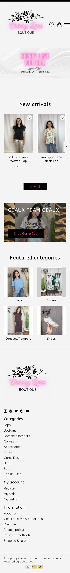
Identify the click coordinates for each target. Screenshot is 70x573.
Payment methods (17, 535)
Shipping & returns (17, 541)
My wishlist (11, 499)
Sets (7, 469)
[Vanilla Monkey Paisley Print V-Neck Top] (51, 133)
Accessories (12, 447)
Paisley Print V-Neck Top (51, 159)
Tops (18, 300)
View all (35, 187)
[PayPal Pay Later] (40, 567)
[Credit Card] (27, 567)
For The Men (12, 474)
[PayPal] (34, 567)
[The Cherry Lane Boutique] (26, 25)
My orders (11, 494)
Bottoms (10, 430)
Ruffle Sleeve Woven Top (18, 159)
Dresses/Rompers (18, 338)
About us (10, 513)
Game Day (11, 458)
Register (10, 488)
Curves (51, 300)
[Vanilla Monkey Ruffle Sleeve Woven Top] (18, 133)
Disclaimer (11, 524)
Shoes (51, 338)
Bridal (8, 463)
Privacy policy (14, 530)
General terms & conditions (23, 519)
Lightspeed (26, 561)
